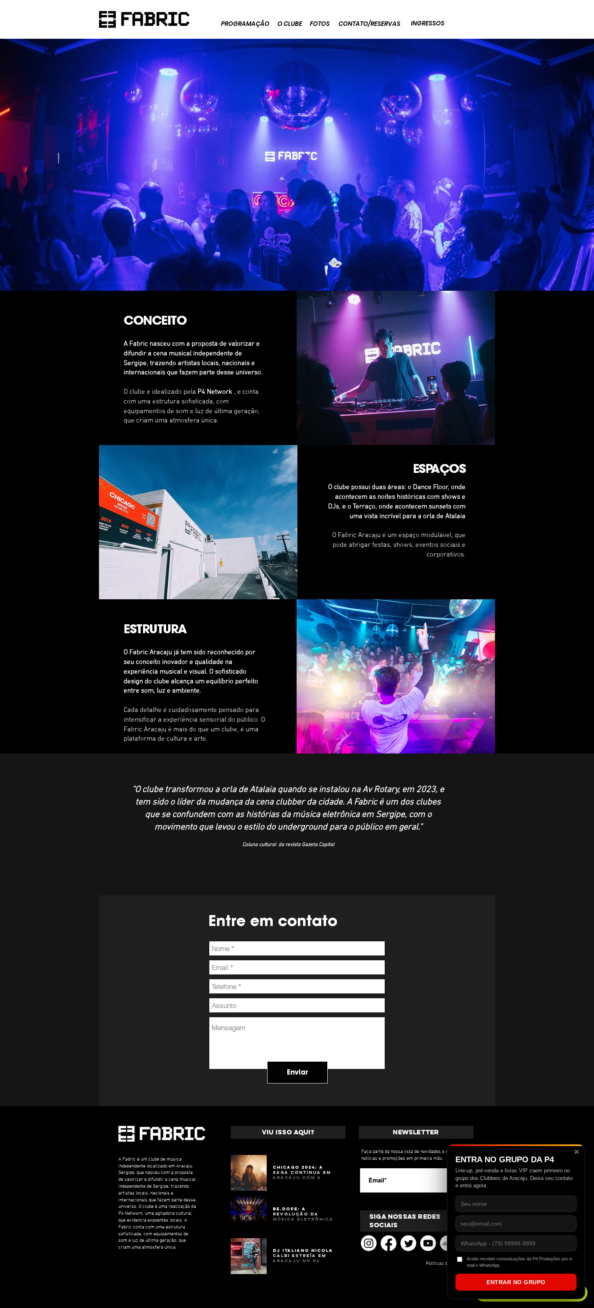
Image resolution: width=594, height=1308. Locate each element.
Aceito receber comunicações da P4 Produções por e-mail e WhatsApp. (520, 1261)
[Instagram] (369, 1243)
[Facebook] (388, 1243)
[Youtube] (428, 1243)
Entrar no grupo (516, 1282)
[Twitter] (408, 1243)
